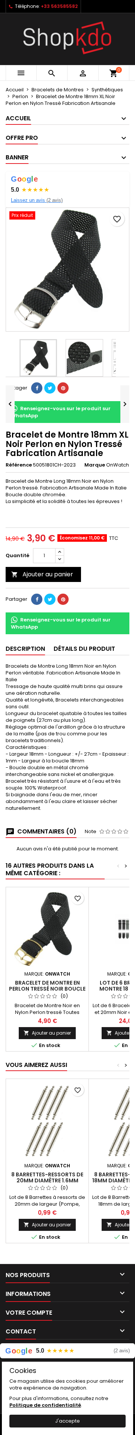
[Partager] (36, 388)
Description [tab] (25, 648)
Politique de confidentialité (45, 1405)
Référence (19, 465)
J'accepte (67, 1420)
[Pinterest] (63, 388)
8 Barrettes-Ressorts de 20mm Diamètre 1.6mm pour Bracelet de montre (47, 1180)
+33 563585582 (59, 6)
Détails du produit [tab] (84, 648)
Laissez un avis (37, 200)
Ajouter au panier (42, 574)
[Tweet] (50, 388)
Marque (94, 465)
